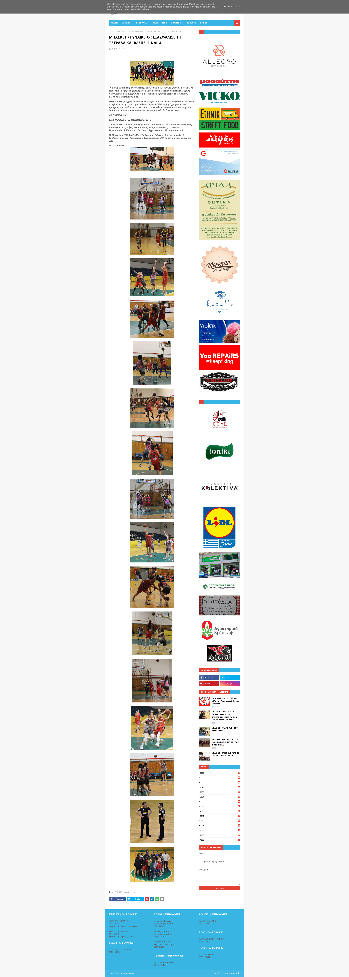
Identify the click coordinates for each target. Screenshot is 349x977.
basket (126, 892)
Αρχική (216, 973)
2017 (220, 816)
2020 (220, 801)
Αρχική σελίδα (114, 31)
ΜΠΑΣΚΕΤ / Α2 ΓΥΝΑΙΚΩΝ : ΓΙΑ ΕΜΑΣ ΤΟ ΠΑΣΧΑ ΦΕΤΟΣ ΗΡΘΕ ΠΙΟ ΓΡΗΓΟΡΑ (225, 742)
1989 (219, 840)
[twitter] (230, 677)
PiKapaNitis (115, 49)
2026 (220, 773)
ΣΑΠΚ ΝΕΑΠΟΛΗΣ (129, 973)
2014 (220, 830)
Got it (239, 7)
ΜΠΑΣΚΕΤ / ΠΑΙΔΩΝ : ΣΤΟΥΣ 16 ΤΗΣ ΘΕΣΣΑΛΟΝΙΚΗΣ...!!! (225, 754)
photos (124, 31)
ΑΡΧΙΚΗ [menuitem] (114, 23)
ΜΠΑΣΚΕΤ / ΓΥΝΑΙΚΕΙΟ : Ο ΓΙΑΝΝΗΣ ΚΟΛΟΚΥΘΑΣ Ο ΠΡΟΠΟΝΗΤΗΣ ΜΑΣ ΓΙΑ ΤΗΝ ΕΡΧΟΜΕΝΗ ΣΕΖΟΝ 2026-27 (224, 716)
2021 (220, 797)
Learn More (228, 7)
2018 (220, 811)
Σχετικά (225, 973)
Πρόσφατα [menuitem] (141, 23)
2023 (220, 787)
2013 (220, 835)
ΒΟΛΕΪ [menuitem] (155, 23)
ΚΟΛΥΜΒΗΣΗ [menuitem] (177, 23)
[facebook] (209, 677)
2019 (220, 806)
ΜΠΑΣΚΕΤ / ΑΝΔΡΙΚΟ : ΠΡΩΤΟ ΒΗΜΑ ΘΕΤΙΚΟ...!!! (225, 729)
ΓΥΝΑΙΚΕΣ (118, 892)
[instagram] (230, 683)
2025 (220, 777)
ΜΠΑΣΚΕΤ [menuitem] (126, 23)
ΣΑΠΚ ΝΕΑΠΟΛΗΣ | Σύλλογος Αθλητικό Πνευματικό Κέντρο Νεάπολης (225, 701)
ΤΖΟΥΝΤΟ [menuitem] (191, 23)
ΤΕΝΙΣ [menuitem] (164, 23)
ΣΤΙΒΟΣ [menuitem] (203, 23)
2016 (220, 821)
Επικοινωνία (235, 973)
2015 (220, 825)
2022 (220, 792)
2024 (220, 782)
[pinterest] (209, 683)
